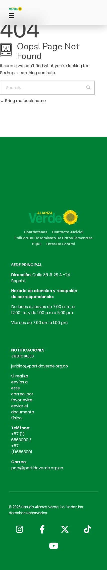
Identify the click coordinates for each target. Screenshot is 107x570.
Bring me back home (25, 101)
